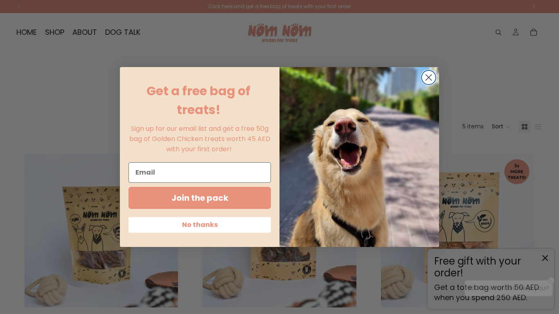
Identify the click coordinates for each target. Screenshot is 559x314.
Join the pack (199, 198)
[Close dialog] (429, 77)
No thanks (200, 224)
